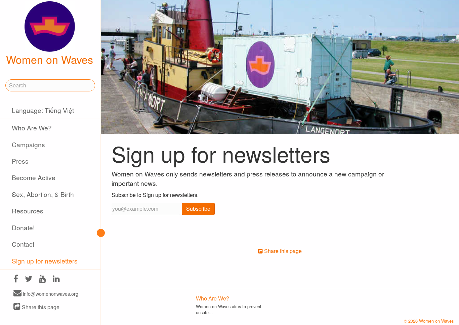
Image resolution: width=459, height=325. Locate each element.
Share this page (39, 307)
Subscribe (198, 208)
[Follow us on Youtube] (42, 279)
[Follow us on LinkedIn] (56, 279)
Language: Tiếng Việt (43, 110)
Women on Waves (49, 59)
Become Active (33, 177)
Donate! (23, 227)
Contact (23, 243)
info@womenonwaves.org (50, 293)
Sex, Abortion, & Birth (43, 194)
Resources (27, 210)
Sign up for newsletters (45, 260)
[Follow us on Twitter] (28, 279)
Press (20, 160)
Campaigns (28, 144)
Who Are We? (32, 127)
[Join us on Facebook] (16, 279)
